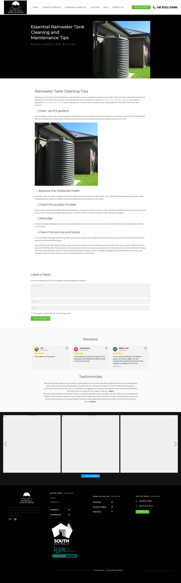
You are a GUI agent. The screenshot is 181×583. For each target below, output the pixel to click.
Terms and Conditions (114, 570)
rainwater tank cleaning (55, 102)
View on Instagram (91, 476)
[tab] (60, 510)
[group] (32, 444)
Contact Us (54, 502)
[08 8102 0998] (137, 501)
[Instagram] (15, 519)
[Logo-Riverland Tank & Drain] (26, 498)
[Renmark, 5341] (137, 506)
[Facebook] (10, 519)
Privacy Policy (99, 570)
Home (52, 498)
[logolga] (70, 552)
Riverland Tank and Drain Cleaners (115, 100)
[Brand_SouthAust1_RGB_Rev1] (70, 534)
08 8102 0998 (145, 501)
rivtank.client (49, 44)
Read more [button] (117, 366)
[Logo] (15, 7)
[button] (148, 357)
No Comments (70, 44)
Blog (59, 44)
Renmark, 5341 (146, 506)
